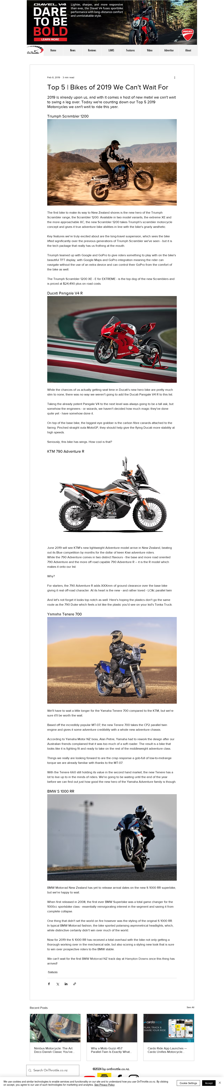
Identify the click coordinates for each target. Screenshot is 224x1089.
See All (190, 1007)
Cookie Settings (188, 1083)
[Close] (220, 1083)
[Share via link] (74, 984)
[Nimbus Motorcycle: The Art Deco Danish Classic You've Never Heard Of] (55, 1028)
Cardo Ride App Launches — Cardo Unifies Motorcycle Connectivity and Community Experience (167, 1050)
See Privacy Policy (104, 1084)
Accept (209, 1083)
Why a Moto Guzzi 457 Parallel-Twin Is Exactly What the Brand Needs (110, 1050)
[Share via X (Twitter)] (57, 984)
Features (53, 971)
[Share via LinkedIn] (66, 984)
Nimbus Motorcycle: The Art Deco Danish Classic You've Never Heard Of (53, 1050)
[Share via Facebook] (49, 984)
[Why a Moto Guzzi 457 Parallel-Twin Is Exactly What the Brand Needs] (112, 1028)
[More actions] (175, 77)
